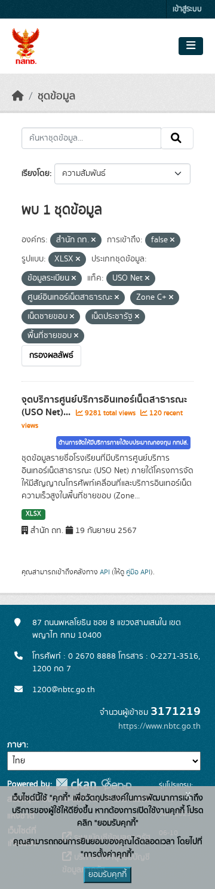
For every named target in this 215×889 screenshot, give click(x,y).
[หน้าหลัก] (18, 96)
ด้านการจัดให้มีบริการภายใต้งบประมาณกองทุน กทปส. (123, 443)
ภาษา (16, 745)
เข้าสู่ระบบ (187, 9)
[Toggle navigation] (191, 46)
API (105, 572)
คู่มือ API (138, 572)
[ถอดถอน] (93, 240)
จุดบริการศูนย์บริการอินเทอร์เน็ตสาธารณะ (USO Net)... (104, 406)
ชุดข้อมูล (56, 96)
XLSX (33, 514)
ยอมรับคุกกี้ (107, 875)
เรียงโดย (36, 173)
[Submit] (177, 138)
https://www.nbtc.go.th (159, 726)
